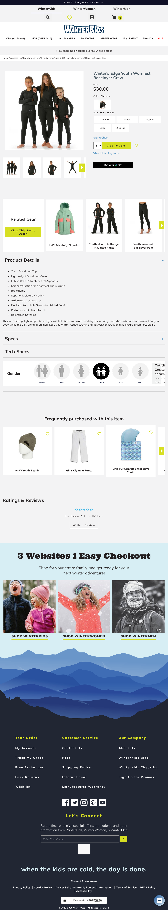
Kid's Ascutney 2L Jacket (64, 245)
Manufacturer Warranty (84, 786)
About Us (127, 748)
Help (66, 757)
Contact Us (72, 748)
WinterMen (121, 9)
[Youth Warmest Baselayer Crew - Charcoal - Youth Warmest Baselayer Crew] (11, 166)
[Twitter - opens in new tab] (74, 802)
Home (6, 58)
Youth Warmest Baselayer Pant (143, 246)
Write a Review (84, 525)
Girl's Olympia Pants (79, 470)
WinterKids (46, 9)
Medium (150, 119)
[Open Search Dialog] (48, 17)
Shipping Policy (76, 767)
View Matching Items (106, 153)
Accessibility (84, 891)
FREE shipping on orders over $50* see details (84, 50)
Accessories (66, 38)
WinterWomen (84, 9)
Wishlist (23, 786)
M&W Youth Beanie (27, 470)
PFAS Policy (147, 887)
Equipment (130, 38)
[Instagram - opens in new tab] (84, 802)
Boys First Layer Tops (95, 58)
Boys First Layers (75, 58)
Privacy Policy (22, 887)
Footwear (87, 38)
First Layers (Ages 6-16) (53, 58)
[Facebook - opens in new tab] (65, 802)
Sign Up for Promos (136, 777)
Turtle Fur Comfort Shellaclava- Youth (131, 470)
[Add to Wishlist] (136, 145)
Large (102, 127)
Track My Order (29, 757)
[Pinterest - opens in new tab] (93, 802)
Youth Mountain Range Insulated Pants (104, 246)
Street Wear (108, 38)
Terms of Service (126, 887)
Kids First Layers (31, 58)
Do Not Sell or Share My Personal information (84, 887)
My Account (25, 748)
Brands (148, 38)
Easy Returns (27, 777)
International (74, 777)
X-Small (104, 119)
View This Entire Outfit (23, 232)
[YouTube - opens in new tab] (102, 802)
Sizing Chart (100, 137)
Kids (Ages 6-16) (42, 38)
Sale (160, 38)
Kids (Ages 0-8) (15, 38)
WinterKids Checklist (138, 767)
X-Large (120, 127)
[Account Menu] (92, 17)
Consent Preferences (84, 881)
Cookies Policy (43, 887)
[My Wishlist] (69, 17)
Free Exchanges (29, 767)
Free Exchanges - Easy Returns (84, 2)
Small (127, 119)
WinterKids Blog (134, 757)
